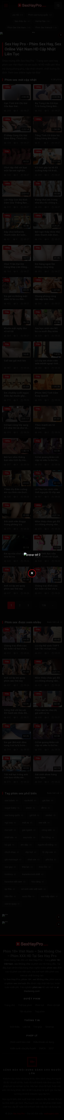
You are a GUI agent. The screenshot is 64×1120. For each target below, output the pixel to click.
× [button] (32, 573)
